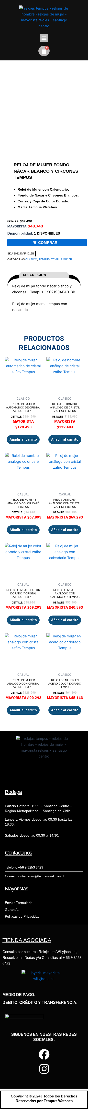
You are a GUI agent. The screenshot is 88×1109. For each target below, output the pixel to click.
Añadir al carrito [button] (23, 439)
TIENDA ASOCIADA (26, 940)
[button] (44, 38)
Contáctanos (18, 853)
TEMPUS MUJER (61, 259)
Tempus (44, 259)
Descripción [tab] (34, 275)
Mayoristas (16, 888)
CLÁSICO (31, 259)
